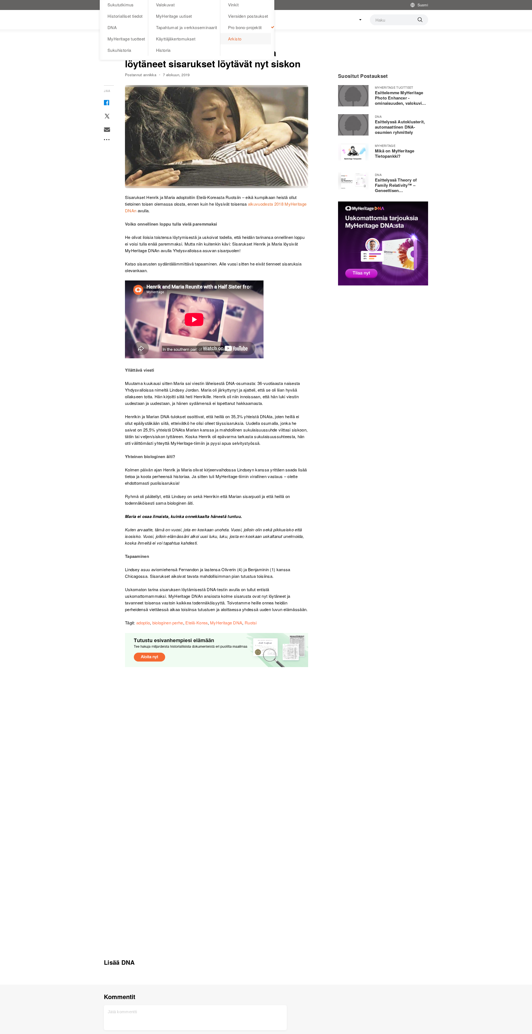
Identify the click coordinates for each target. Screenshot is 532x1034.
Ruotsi (251, 622)
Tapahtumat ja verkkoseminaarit (186, 27)
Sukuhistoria (119, 50)
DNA (112, 27)
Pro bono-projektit (245, 27)
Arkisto (235, 39)
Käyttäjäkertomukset (176, 39)
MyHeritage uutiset (174, 16)
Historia (163, 50)
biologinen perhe (167, 622)
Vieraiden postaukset (248, 16)
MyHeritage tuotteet (126, 39)
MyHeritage (385, 145)
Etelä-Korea (196, 622)
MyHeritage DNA (226, 622)
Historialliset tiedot (125, 16)
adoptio (143, 622)
